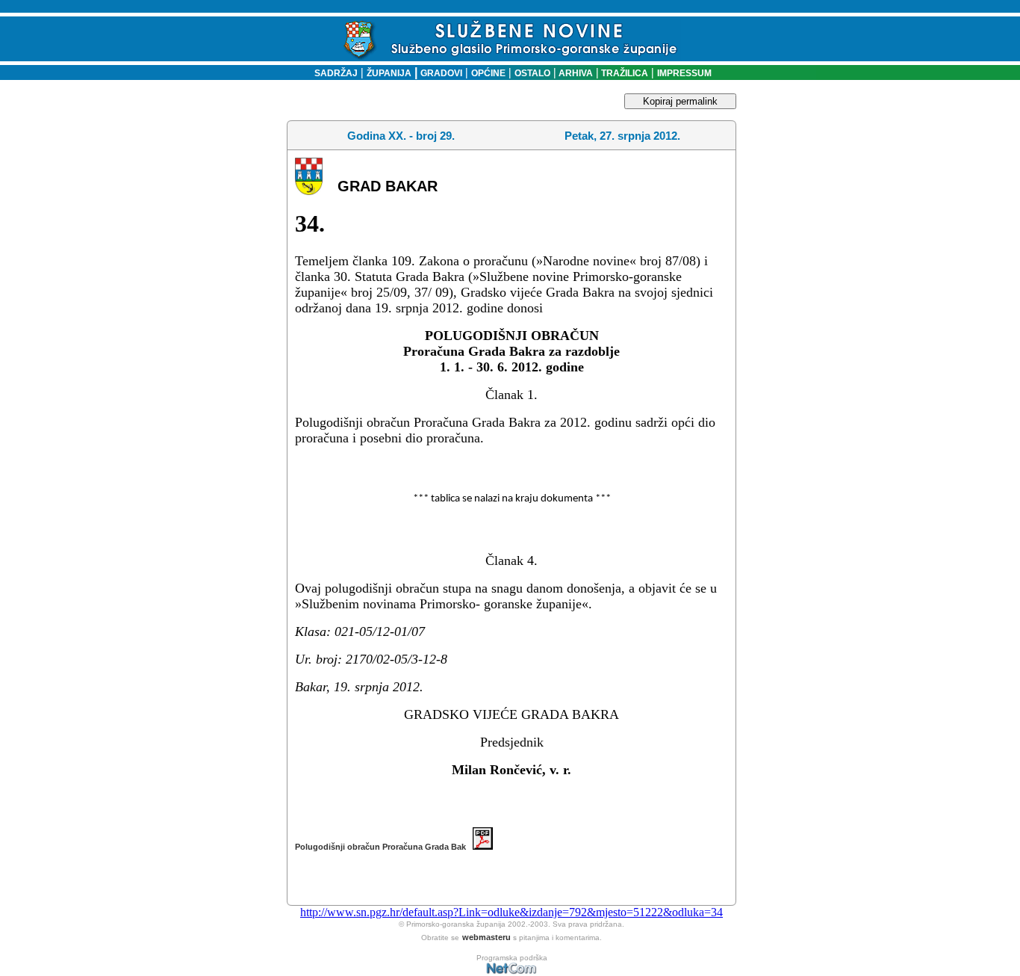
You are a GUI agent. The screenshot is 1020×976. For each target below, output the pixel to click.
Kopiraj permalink (680, 101)
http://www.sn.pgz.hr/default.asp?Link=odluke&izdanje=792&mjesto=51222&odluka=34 (511, 912)
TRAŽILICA (623, 73)
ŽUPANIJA (389, 73)
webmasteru (486, 937)
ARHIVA (574, 73)
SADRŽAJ (333, 73)
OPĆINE (488, 73)
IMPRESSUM (684, 73)
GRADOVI (441, 73)
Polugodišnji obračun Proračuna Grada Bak (384, 846)
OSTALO (532, 73)
